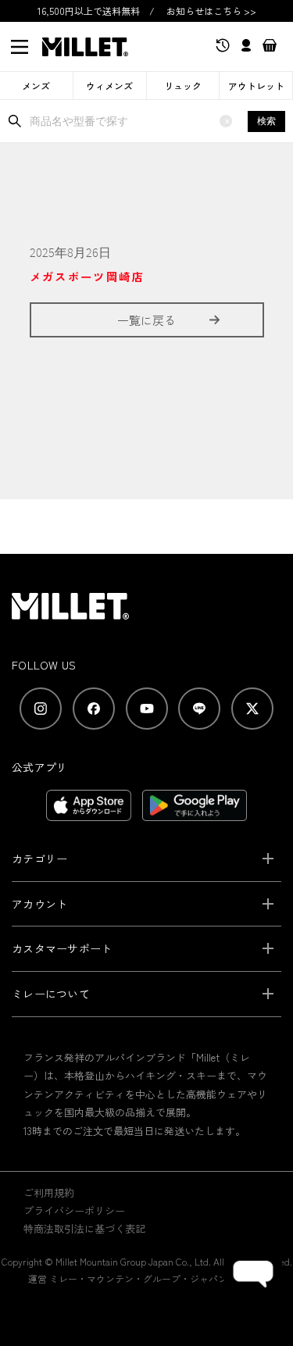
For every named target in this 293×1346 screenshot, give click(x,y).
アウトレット (256, 85)
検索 (266, 121)
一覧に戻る (146, 320)
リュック (183, 85)
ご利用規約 (48, 1192)
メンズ (36, 85)
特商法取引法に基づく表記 (84, 1228)
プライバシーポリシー (74, 1210)
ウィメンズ (109, 85)
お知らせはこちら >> (211, 10)
